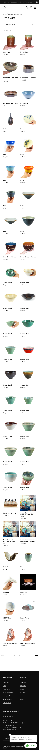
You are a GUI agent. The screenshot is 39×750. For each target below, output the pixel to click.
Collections (11, 14)
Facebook (23, 685)
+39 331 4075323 (9, 725)
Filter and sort (10, 24)
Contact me (6, 689)
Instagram (23, 682)
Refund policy (7, 702)
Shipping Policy (7, 699)
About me (6, 682)
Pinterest (22, 696)
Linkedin (22, 689)
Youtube (22, 692)
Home (5, 14)
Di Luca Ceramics (19, 746)
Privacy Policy (7, 696)
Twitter (22, 699)
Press (4, 685)
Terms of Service (8, 692)
